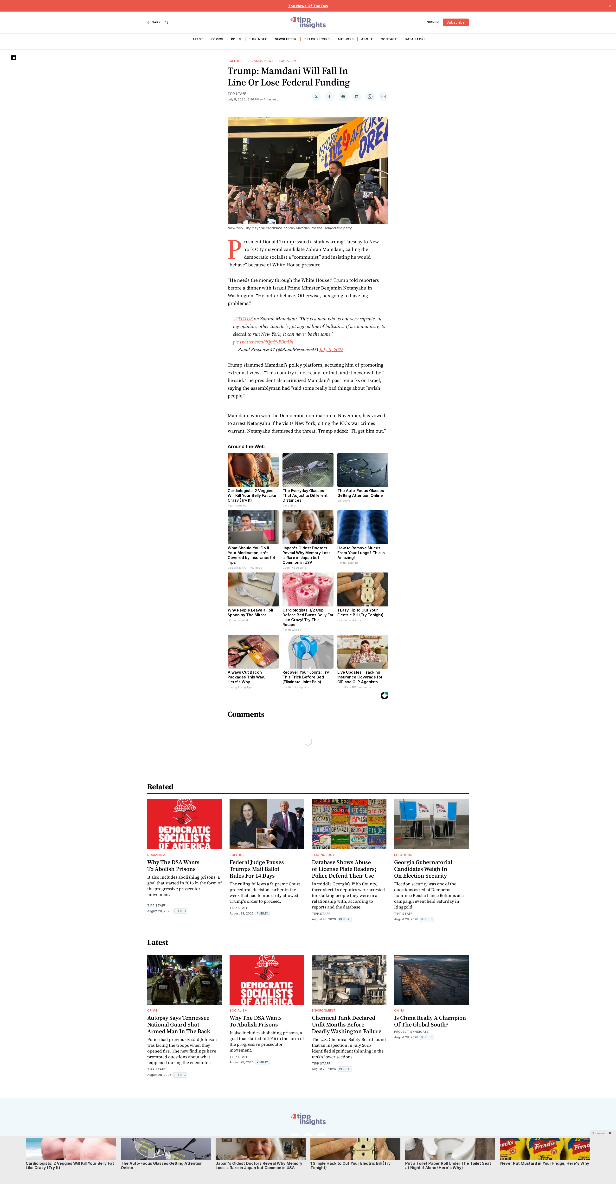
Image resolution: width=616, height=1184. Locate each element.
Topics (217, 39)
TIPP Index (258, 39)
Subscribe (456, 22)
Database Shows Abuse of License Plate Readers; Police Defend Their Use (344, 869)
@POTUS (243, 318)
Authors (346, 39)
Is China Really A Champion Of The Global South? (430, 1021)
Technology (323, 855)
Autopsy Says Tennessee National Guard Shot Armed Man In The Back (178, 1024)
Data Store (415, 39)
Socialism (287, 61)
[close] (610, 6)
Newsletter (285, 39)
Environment (324, 1010)
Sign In (433, 22)
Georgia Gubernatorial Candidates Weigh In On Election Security (423, 869)
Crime (152, 1010)
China (399, 1010)
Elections (403, 855)
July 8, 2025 (331, 349)
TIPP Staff (237, 93)
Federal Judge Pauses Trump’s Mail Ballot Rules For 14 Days (257, 869)
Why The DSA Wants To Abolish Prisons (173, 865)
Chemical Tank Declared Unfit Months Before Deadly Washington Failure (346, 1024)
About (367, 39)
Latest (197, 39)
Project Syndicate (411, 1031)
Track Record (317, 39)
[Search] (166, 22)
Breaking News (261, 61)
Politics (235, 61)
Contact (389, 39)
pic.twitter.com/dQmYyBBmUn (263, 341)
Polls (236, 39)
